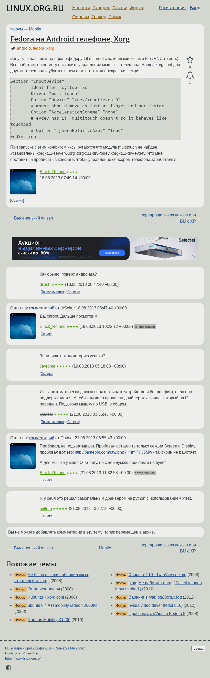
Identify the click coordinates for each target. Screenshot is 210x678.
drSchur (47, 284)
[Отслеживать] (190, 75)
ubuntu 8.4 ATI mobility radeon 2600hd (63, 605)
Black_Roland (53, 172)
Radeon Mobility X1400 (49, 620)
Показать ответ (52, 292)
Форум (137, 7)
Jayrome (47, 366)
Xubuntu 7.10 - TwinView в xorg (157, 574)
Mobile (35, 29)
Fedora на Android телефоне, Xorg (70, 39)
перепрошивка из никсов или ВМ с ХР (168, 218)
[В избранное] (190, 60)
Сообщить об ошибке (21, 653)
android (24, 48)
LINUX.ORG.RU (35, 8)
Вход (195, 7)
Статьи (119, 7)
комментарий (41, 308)
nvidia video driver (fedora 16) (156, 605)
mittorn (46, 508)
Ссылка (17, 201)
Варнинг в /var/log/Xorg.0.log (155, 597)
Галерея (101, 7)
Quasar (46, 414)
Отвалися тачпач (44, 589)
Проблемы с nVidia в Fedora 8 (157, 613)
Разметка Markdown (70, 648)
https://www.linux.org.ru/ (23, 658)
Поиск (114, 16)
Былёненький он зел (33, 218)
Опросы (80, 16)
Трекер (98, 16)
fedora (38, 48)
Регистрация (172, 7)
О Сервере (13, 648)
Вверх (198, 648)
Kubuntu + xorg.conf (46, 597)
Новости (81, 7)
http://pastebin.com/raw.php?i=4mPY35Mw (113, 452)
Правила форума (38, 648)
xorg (50, 48)
